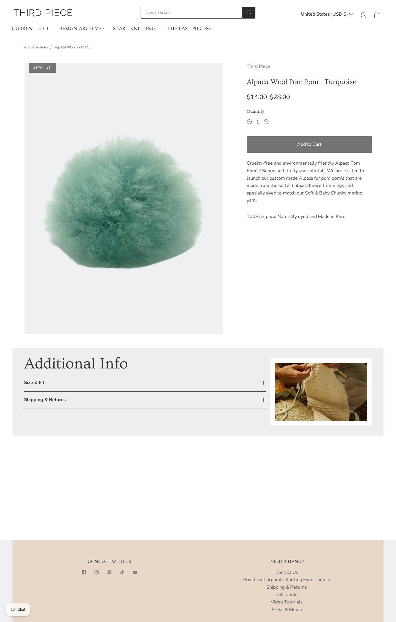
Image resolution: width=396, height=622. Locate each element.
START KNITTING (134, 29)
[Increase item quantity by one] (266, 123)
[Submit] (249, 12)
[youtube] (134, 572)
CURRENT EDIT (30, 29)
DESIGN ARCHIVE (79, 29)
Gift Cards (286, 594)
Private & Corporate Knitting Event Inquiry (286, 579)
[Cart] (377, 14)
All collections (36, 47)
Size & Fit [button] (34, 382)
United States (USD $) (325, 14)
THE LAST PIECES (188, 29)
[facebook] (83, 572)
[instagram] (96, 572)
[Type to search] (192, 13)
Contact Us (286, 572)
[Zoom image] (123, 199)
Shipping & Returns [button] (45, 400)
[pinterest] (109, 572)
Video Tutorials (287, 602)
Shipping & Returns (286, 587)
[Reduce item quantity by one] (249, 123)
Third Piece (258, 66)
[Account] (363, 14)
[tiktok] (122, 572)
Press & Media (287, 609)
